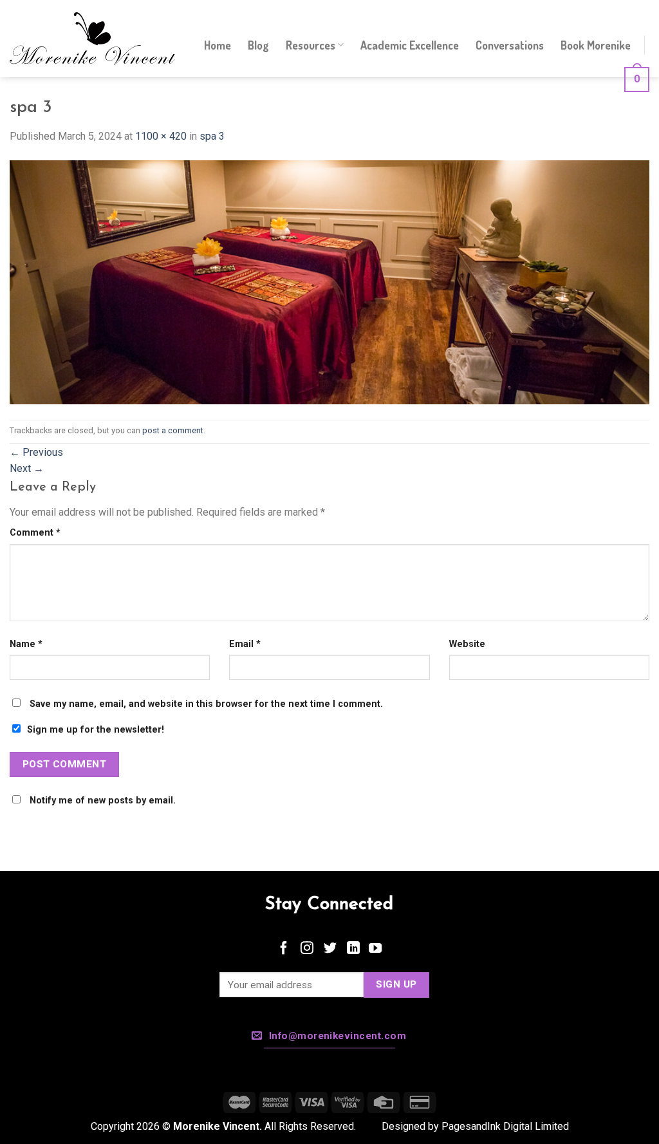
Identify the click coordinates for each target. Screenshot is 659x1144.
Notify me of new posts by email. (103, 800)
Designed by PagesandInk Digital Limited (475, 1126)
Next (27, 468)
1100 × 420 (161, 136)
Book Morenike (596, 45)
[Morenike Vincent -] (92, 39)
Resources (310, 45)
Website (467, 644)
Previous (36, 452)
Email (245, 644)
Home (217, 45)
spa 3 (212, 136)
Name (26, 644)
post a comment (172, 430)
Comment (35, 532)
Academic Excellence (409, 45)
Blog (258, 45)
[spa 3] (329, 282)
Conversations (510, 45)
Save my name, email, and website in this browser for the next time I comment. (206, 704)
